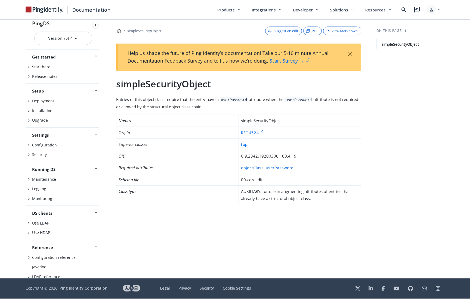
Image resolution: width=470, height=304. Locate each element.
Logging (39, 188)
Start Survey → (287, 60)
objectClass (252, 167)
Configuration (44, 145)
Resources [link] (378, 10)
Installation (42, 110)
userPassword (279, 167)
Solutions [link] (342, 10)
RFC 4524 (250, 132)
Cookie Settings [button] (237, 288)
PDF (315, 30)
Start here (41, 66)
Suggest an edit (286, 30)
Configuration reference (54, 257)
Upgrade (40, 120)
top (244, 144)
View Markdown (345, 30)
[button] (434, 10)
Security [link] (207, 288)
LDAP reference (46, 276)
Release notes (44, 76)
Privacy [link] (184, 288)
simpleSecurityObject (144, 30)
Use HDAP (41, 232)
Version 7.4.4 (61, 38)
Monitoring (42, 198)
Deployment (43, 100)
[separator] (101, 149)
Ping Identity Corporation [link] (83, 288)
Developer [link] (306, 10)
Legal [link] (165, 288)
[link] (44, 10)
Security (39, 154)
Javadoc (39, 266)
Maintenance (44, 179)
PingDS (41, 23)
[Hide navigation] (95, 25)
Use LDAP (40, 223)
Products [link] (229, 10)
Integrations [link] (267, 10)
